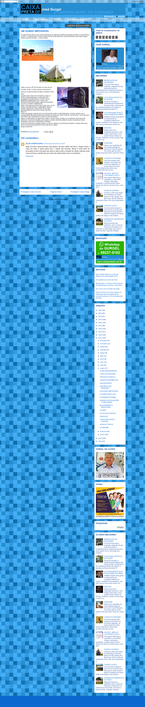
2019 (100, 332)
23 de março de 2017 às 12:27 (54, 143)
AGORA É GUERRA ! (111, 190)
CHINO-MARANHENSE (108, 371)
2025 (100, 313)
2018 (100, 335)
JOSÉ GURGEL (41, 20)
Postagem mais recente (31, 192)
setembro (103, 350)
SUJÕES (103, 410)
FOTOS (58, 20)
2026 (100, 310)
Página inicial (55, 192)
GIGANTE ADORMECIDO (109, 380)
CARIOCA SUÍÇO (110, 206)
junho (102, 359)
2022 (100, 322)
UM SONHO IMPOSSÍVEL (109, 391)
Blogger (97, 703)
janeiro (102, 434)
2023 (100, 319)
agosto (102, 353)
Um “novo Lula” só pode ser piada (108, 289)
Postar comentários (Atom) (58, 199)
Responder (29, 156)
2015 (100, 441)
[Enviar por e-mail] (45, 132)
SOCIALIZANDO (106, 383)
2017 (100, 338)
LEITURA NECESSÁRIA (78, 20)
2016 (100, 438)
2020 (100, 329)
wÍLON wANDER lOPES (34, 143)
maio (102, 362)
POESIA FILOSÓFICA (107, 377)
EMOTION (107, 128)
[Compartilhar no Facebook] (50, 132)
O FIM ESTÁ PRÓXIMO (112, 158)
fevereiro (103, 431)
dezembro (104, 340)
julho (102, 356)
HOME (25, 20)
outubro (103, 347)
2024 (100, 316)
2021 (100, 325)
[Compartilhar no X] (49, 132)
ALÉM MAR (108, 143)
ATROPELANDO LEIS (108, 394)
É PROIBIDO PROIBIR (108, 397)
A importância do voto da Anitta (106, 280)
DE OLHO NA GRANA (108, 413)
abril (102, 365)
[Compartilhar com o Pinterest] (52, 132)
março (102, 368)
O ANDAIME (104, 427)
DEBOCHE (104, 416)
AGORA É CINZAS (106, 424)
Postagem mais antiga (80, 192)
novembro (104, 343)
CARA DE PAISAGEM (108, 374)
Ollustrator (80, 703)
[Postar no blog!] (47, 132)
